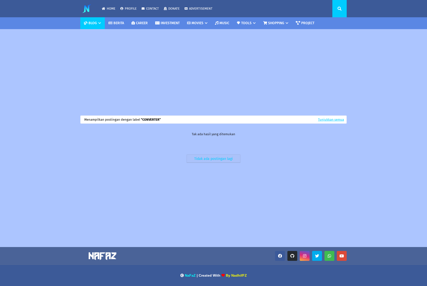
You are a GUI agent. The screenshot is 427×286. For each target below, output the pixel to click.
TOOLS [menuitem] (246, 23)
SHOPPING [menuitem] (275, 23)
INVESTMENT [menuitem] (170, 23)
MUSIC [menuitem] (223, 23)
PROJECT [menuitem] (307, 23)
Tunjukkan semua (331, 119)
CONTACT (152, 8)
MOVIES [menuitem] (197, 23)
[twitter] (317, 256)
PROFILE (131, 8)
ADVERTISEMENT (201, 8)
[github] (292, 256)
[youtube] (342, 256)
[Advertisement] (213, 71)
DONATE (174, 8)
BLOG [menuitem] (92, 23)
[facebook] (280, 256)
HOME (111, 8)
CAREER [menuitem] (141, 23)
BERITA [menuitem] (118, 23)
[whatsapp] (329, 256)
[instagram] (305, 256)
